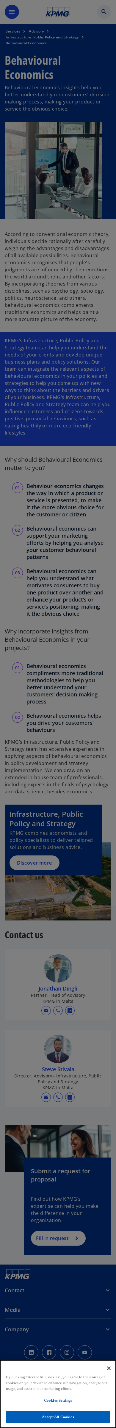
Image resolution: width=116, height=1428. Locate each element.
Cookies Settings (58, 1400)
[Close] (108, 1368)
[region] (58, 1394)
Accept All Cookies (58, 1417)
